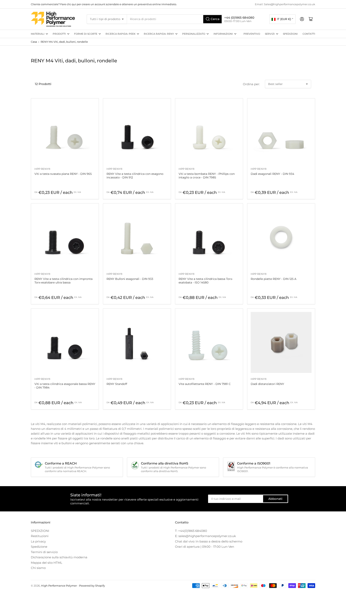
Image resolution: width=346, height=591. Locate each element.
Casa (34, 41)
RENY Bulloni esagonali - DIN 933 (130, 279)
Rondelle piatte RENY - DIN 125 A (273, 279)
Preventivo (251, 33)
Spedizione (39, 546)
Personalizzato (193, 33)
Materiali (37, 33)
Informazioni (223, 33)
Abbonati (275, 499)
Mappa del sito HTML (46, 563)
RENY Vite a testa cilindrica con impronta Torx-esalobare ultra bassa (63, 280)
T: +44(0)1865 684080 (191, 531)
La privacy (38, 541)
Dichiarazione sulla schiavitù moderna (59, 557)
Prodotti (59, 33)
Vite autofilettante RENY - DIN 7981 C (205, 384)
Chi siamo (38, 568)
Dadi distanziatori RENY (267, 384)
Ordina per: (251, 84)
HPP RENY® (42, 168)
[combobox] (174, 19)
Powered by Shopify (92, 585)
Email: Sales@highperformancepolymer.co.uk (285, 4)
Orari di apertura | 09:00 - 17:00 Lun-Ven (204, 546)
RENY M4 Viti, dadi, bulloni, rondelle (64, 41)
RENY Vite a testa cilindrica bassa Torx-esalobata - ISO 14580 (206, 280)
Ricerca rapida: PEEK (121, 33)
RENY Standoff (117, 384)
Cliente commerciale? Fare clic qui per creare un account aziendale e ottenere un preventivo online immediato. (104, 4)
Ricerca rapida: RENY (159, 33)
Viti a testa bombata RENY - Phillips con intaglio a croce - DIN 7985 (207, 175)
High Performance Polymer (59, 585)
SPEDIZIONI (290, 33)
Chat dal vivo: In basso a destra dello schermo (208, 541)
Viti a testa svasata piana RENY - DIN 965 (63, 174)
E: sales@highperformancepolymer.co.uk (205, 536)
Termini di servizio (44, 552)
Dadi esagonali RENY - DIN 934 (272, 174)
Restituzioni (39, 536)
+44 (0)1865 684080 (239, 17)
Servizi (270, 33)
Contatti (309, 33)
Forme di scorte (85, 33)
